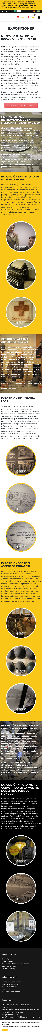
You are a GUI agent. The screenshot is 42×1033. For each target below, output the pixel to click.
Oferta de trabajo (9, 969)
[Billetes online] (18, 17)
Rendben (5, 1029)
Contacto (5, 959)
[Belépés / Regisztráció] (28, 17)
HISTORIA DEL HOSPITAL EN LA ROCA (21, 105)
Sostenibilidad (7, 961)
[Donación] (23, 17)
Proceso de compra (9, 987)
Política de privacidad (10, 984)
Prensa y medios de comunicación (15, 964)
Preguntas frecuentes (11, 992)
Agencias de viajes (9, 966)
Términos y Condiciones (11, 982)
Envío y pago (7, 989)
